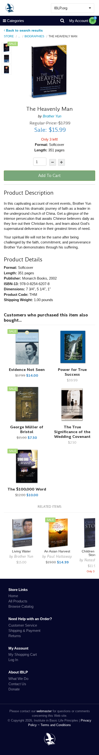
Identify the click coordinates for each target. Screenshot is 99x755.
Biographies (34, 36)
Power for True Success (72, 372)
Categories (15, 21)
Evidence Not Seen (27, 369)
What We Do (18, 679)
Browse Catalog (20, 606)
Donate (14, 689)
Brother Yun (52, 116)
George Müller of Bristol (26, 429)
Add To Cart (49, 175)
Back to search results (24, 30)
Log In (13, 660)
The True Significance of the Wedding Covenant (72, 431)
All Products (17, 601)
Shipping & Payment (24, 630)
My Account (78, 21)
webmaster (44, 711)
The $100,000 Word (26, 489)
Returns (14, 636)
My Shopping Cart (22, 654)
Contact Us (17, 684)
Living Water (21, 551)
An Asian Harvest (57, 551)
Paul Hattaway (59, 556)
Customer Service (22, 625)
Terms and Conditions (56, 725)
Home (13, 596)
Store (9, 36)
